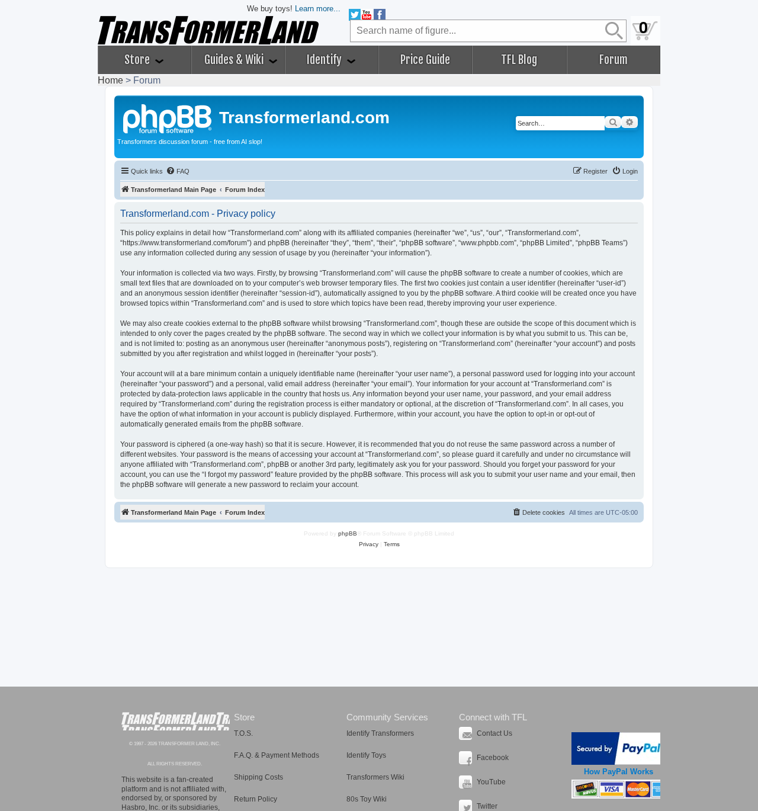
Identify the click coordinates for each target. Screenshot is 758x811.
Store (138, 60)
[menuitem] (178, 171)
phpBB (347, 533)
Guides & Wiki (235, 60)
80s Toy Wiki (366, 799)
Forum (613, 60)
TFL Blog (519, 60)
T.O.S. (243, 733)
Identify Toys (366, 755)
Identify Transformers (380, 733)
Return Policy (255, 799)
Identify (325, 60)
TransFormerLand (175, 721)
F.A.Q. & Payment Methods (276, 755)
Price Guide (425, 60)
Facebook (493, 758)
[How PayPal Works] (618, 748)
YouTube (491, 782)
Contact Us (494, 733)
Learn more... (318, 8)
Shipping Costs (258, 777)
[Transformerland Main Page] (168, 117)
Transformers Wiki (375, 777)
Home (110, 80)
